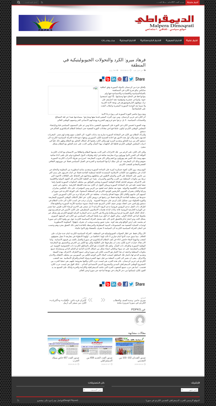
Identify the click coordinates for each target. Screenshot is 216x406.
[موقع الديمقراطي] (109, 28)
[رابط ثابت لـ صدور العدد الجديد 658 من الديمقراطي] (96, 354)
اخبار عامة (191, 40)
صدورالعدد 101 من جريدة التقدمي (170, 2)
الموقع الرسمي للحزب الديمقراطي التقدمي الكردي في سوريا (173, 400)
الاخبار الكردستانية (150, 40)
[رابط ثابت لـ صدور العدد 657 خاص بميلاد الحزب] (63, 354)
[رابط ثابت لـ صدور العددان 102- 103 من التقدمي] (130, 354)
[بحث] (18, 2)
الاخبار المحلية (128, 40)
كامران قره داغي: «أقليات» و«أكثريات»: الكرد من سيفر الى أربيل (67, 300)
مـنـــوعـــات (108, 40)
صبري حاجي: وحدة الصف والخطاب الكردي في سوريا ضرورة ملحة (129, 300)
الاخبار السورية (174, 40)
